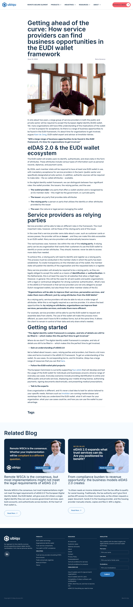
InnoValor (66, 393)
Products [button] (55, 5)
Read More (13, 514)
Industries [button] (69, 5)
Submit (107, 574)
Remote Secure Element (37, 5)
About (96, 5)
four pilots (76, 370)
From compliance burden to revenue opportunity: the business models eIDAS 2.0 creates (97, 480)
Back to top (125, 598)
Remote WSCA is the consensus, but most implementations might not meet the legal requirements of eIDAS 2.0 (32, 480)
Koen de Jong (40, 134)
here (63, 361)
